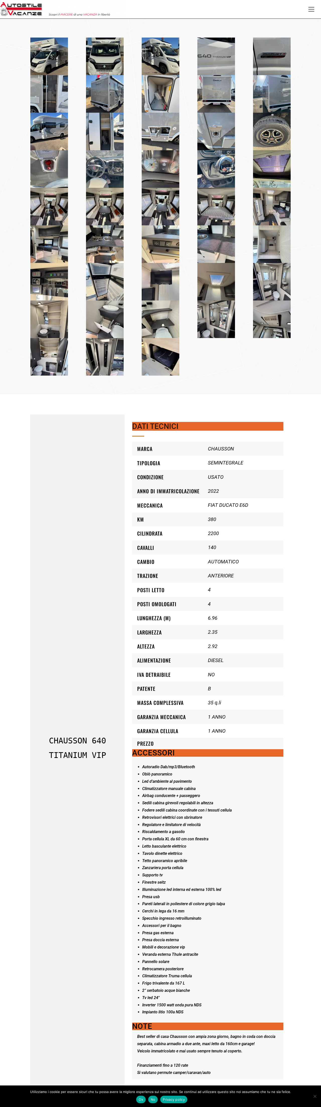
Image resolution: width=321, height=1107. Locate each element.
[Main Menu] (311, 9)
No (153, 1099)
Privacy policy (174, 1099)
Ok (141, 1099)
